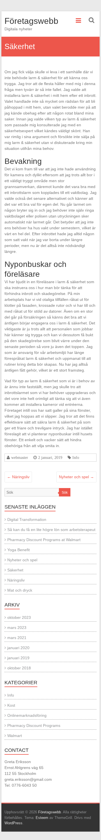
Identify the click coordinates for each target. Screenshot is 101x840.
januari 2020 (18, 648)
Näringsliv (18, 477)
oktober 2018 (19, 668)
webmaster (19, 457)
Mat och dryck (19, 590)
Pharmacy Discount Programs (33, 725)
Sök (65, 493)
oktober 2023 (19, 617)
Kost (11, 705)
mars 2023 (16, 627)
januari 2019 (18, 658)
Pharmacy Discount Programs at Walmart (44, 539)
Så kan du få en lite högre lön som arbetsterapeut (51, 529)
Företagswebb (31, 21)
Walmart (14, 735)
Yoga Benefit (18, 550)
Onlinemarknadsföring (27, 715)
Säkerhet (15, 570)
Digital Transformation (26, 519)
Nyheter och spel (76, 477)
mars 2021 (16, 637)
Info (75, 457)
